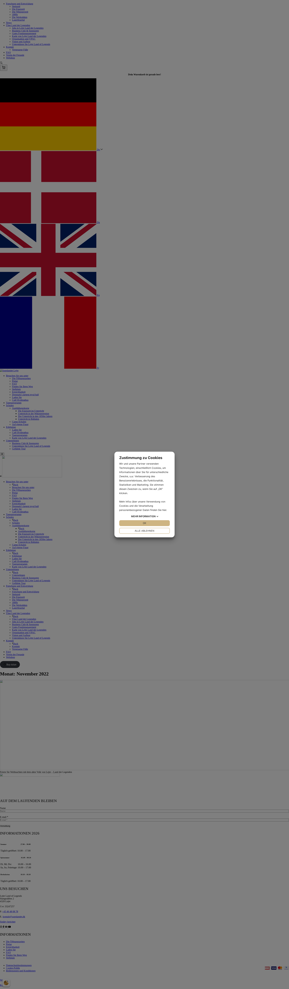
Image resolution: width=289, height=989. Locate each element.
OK (144, 523)
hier (164, 509)
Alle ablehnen (144, 530)
